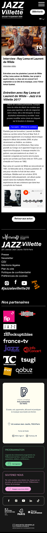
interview (7, 66)
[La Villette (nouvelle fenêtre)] (8, 237)
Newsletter (7, 258)
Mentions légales (10, 265)
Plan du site (7, 269)
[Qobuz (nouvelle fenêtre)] (24, 370)
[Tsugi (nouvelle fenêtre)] (28, 360)
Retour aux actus (23, 219)
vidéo (13, 66)
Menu (41, 4)
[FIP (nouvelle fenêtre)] (9, 316)
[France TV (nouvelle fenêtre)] (15, 341)
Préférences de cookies (14, 276)
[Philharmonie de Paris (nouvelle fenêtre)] (21, 237)
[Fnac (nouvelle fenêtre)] (7, 371)
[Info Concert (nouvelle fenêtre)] (32, 350)
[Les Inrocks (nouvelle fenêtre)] (18, 334)
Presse (5, 254)
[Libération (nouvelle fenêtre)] (27, 314)
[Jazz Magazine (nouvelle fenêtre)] (11, 349)
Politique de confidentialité (16, 272)
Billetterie (37, 12)
